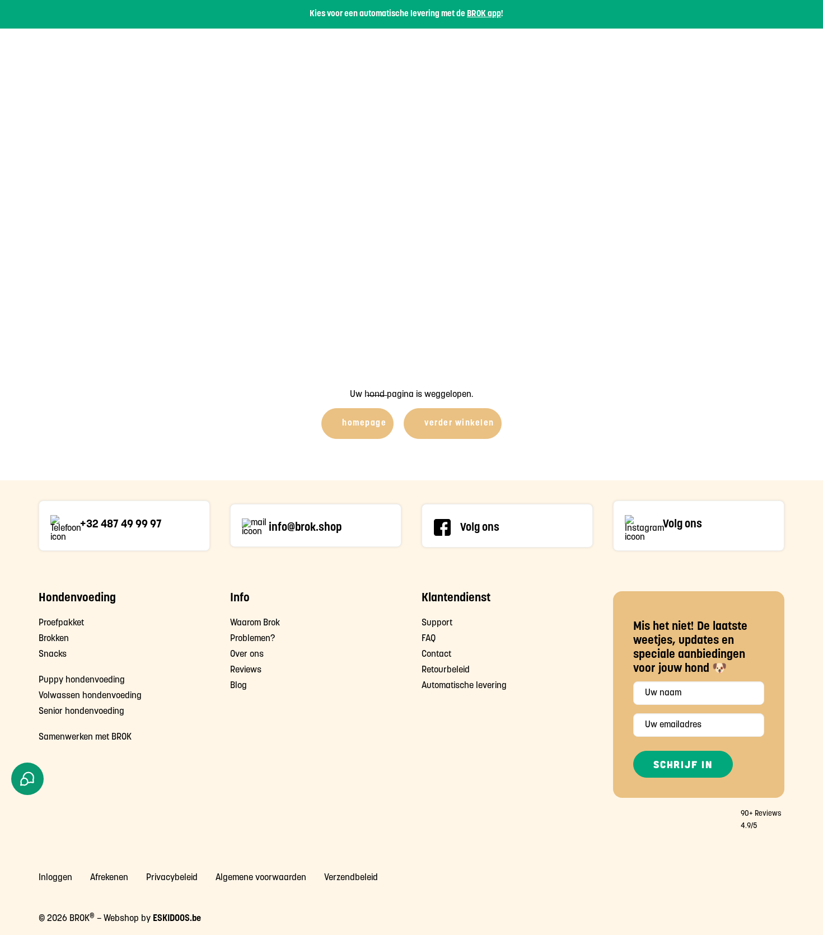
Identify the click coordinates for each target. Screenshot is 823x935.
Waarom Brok (255, 623)
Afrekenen (109, 877)
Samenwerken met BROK (85, 737)
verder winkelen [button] (459, 423)
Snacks (564, 50)
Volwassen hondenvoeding (90, 695)
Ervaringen (624, 50)
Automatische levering (464, 685)
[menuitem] (455, 50)
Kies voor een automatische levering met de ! (406, 14)
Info (673, 50)
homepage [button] (364, 423)
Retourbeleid (446, 670)
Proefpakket (454, 50)
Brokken (515, 50)
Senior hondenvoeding (81, 711)
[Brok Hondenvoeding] (94, 50)
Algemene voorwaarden (261, 877)
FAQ (429, 638)
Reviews (245, 670)
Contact (436, 654)
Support (720, 50)
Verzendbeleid (351, 877)
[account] (763, 50)
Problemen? (252, 638)
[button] (65, 528)
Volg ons (479, 528)
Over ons (247, 654)
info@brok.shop (305, 528)
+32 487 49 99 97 (121, 524)
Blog (238, 685)
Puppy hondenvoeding (82, 680)
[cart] (777, 50)
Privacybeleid (172, 877)
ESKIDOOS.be (177, 918)
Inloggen (55, 877)
